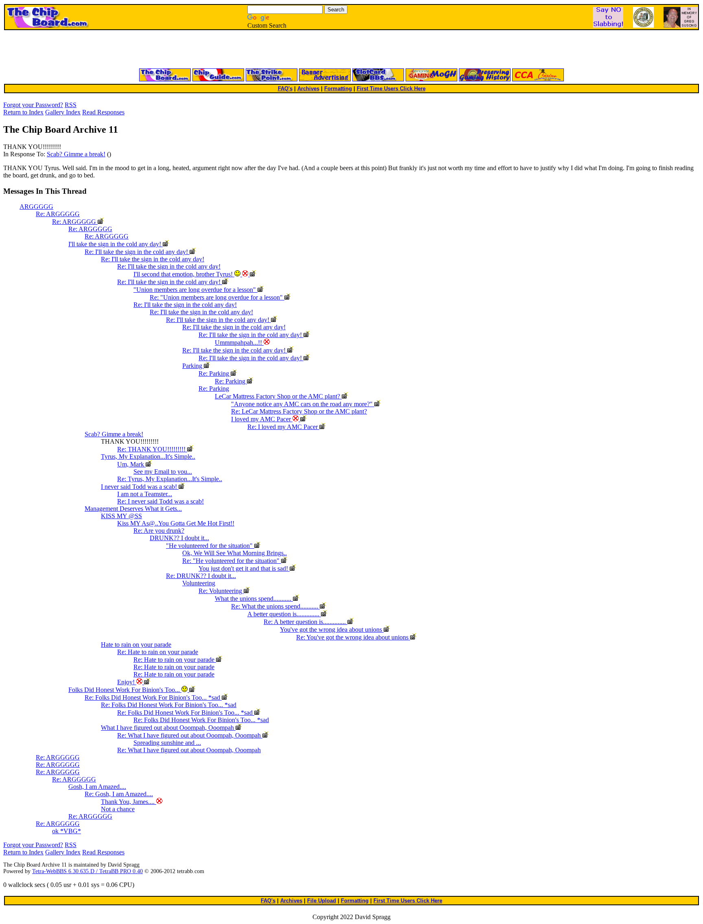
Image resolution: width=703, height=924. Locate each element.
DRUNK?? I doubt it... (179, 537)
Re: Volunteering (221, 590)
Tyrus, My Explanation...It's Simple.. (148, 456)
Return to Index (23, 112)
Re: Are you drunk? (158, 530)
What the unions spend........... (254, 598)
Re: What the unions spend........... (275, 606)
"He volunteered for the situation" (210, 545)
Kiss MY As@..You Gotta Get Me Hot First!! (175, 523)
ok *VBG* (66, 831)
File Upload (321, 901)
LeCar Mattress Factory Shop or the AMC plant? (278, 396)
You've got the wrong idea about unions (332, 629)
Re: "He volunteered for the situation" (231, 560)
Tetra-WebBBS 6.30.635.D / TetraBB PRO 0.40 (87, 871)
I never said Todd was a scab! (140, 486)
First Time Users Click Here (391, 88)
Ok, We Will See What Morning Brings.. (234, 553)
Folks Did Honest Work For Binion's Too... (124, 689)
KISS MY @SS (121, 515)
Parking (193, 365)
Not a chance (118, 809)
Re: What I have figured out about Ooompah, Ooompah (189, 735)
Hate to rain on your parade (136, 644)
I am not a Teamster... (144, 493)
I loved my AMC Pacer (262, 419)
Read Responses (103, 112)
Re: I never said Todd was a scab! (160, 501)
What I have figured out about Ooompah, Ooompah (168, 727)
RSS (70, 104)
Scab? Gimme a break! (76, 154)
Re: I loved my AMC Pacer (283, 426)
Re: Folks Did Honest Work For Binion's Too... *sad (153, 697)
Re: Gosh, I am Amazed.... (119, 793)
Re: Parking (215, 373)
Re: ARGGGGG (58, 213)
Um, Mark (131, 464)
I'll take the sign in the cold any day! (115, 244)
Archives (308, 88)
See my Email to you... (162, 471)
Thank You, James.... (128, 801)
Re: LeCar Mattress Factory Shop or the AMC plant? (299, 411)
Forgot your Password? (33, 104)
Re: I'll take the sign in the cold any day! (137, 251)
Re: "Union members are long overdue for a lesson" (217, 297)
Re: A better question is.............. (305, 621)
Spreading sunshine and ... (167, 742)
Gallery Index (63, 112)
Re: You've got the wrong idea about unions (353, 637)
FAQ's (285, 88)
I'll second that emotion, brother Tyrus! (183, 274)
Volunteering (198, 583)
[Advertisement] (253, 49)
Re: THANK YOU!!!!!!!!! (152, 449)
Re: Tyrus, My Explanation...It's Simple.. (169, 478)
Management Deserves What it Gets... (133, 508)
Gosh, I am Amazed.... (97, 786)
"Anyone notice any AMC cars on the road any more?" (302, 404)
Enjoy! (126, 682)
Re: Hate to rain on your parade (157, 651)
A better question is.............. (284, 614)
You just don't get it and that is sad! (244, 568)
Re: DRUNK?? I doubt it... (201, 575)
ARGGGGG (36, 206)
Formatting (338, 88)
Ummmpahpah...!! (239, 342)
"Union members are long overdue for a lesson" (195, 289)
